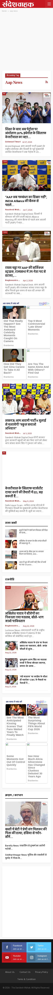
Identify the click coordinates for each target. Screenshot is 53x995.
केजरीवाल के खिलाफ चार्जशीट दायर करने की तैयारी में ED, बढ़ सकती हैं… (24, 492)
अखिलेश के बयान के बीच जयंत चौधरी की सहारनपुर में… (33, 542)
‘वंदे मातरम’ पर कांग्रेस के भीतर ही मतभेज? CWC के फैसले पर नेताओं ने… (33, 680)
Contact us (25, 972)
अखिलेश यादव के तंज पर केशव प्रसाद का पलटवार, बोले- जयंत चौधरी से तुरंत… (34, 646)
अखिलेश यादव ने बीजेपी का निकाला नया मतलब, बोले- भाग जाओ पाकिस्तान (24, 617)
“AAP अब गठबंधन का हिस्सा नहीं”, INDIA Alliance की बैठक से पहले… (26, 201)
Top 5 (5, 161)
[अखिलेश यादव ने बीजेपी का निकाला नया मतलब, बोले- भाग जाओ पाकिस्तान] (26, 598)
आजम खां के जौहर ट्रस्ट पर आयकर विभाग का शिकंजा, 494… (31, 553)
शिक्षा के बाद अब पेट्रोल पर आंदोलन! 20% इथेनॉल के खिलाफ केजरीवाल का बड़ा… (25, 133)
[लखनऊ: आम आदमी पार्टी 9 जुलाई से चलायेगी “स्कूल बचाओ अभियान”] (26, 399)
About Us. (10, 972)
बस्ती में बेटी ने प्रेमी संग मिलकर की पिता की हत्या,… (33, 532)
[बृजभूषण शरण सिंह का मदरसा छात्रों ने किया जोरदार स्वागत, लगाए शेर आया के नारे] (11, 663)
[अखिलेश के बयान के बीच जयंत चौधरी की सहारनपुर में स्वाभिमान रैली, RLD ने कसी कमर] (11, 544)
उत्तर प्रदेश (5, 385)
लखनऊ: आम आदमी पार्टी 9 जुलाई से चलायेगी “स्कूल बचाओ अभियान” (25, 424)
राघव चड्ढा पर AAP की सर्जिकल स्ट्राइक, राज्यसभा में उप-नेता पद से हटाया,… (25, 271)
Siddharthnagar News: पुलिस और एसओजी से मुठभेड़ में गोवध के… (26, 856)
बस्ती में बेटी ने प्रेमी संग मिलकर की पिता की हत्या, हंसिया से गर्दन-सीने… (26, 833)
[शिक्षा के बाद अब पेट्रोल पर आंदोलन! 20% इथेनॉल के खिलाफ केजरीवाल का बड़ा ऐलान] (26, 107)
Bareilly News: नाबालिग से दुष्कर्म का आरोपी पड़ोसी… (25, 847)
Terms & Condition (26, 979)
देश (4, 94)
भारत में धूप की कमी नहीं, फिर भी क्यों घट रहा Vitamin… (32, 563)
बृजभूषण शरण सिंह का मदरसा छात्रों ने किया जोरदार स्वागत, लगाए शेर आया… (33, 663)
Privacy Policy (41, 972)
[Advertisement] (26, 42)
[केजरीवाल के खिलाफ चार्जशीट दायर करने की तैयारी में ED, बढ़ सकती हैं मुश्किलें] (26, 466)
